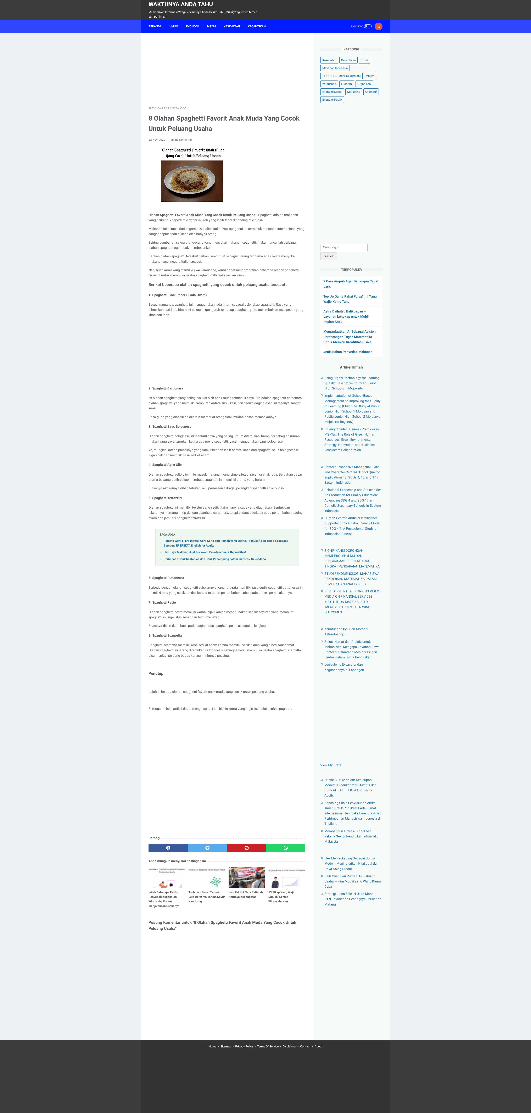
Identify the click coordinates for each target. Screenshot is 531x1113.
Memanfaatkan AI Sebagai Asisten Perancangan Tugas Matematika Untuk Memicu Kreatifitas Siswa (349, 337)
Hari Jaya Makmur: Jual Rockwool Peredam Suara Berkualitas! (205, 552)
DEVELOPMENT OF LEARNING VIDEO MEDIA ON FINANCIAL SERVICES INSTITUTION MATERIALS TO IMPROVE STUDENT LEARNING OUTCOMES (351, 601)
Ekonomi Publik (332, 99)
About (319, 1046)
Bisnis (364, 60)
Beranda (155, 26)
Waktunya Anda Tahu (181, 4)
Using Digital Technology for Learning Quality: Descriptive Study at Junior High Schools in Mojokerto (352, 383)
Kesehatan (329, 60)
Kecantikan (348, 60)
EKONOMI (192, 26)
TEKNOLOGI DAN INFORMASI (341, 76)
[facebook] (168, 848)
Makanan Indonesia (335, 68)
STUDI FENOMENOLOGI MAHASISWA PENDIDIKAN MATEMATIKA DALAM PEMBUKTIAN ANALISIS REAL (351, 579)
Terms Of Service (268, 1046)
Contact (305, 1046)
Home (212, 1046)
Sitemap (225, 1046)
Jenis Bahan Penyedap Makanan (348, 352)
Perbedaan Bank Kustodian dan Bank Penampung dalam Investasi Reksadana (215, 559)
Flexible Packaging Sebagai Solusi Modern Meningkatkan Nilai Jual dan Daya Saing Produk (351, 864)
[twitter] (207, 848)
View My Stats (330, 765)
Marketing (353, 91)
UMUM (173, 26)
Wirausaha (329, 83)
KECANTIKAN (257, 26)
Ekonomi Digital (332, 91)
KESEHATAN (232, 26)
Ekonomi (346, 83)
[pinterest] (246, 848)
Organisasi (364, 83)
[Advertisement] (227, 69)
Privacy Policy (244, 1046)
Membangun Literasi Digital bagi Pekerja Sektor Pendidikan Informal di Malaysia (351, 836)
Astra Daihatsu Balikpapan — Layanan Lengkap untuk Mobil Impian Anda (346, 316)
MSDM (211, 26)
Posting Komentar (180, 139)
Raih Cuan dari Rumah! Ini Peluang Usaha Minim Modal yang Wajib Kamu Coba (352, 881)
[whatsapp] (285, 848)
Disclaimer (289, 1046)
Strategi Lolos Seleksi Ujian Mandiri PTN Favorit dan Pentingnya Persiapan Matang (352, 899)
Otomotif (371, 91)
